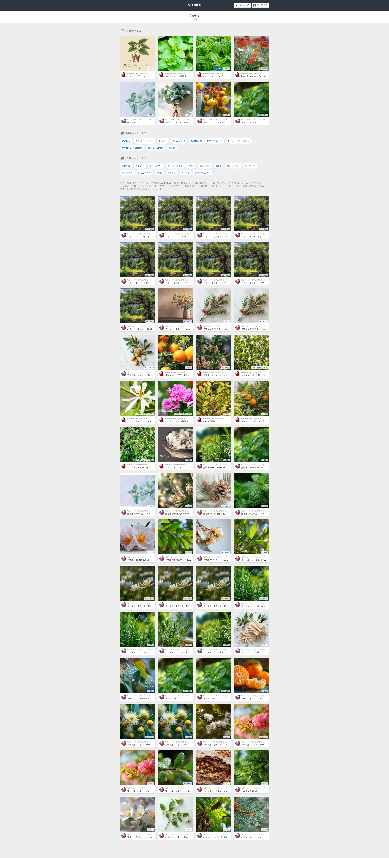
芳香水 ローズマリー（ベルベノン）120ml (223, 467)
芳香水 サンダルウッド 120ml (179, 560)
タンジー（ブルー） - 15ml (177, 329)
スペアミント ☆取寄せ (175, 76)
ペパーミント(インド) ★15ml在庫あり (221, 76)
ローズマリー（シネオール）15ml (219, 652)
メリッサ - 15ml (248, 122)
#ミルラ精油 (178, 140)
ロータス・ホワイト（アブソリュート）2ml (223, 606)
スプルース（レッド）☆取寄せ (217, 375)
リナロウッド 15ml (250, 652)
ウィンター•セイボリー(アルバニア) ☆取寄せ (263, 375)
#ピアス (172, 172)
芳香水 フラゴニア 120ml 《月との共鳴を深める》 (189, 513)
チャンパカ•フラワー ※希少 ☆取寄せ (144, 421)
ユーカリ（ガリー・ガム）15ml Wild (220, 122)
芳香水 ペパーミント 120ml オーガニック (147, 513)
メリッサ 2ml (209, 698)
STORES (189, 4)
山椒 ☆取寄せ (209, 421)
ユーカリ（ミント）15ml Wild (179, 122)
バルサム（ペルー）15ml (177, 837)
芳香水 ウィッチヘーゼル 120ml (218, 560)
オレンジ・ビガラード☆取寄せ (179, 375)
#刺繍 (159, 172)
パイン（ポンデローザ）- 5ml (255, 236)
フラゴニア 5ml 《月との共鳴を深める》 (147, 837)
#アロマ (126, 140)
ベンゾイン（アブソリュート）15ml (220, 791)
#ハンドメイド (175, 165)
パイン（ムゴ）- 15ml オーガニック (182, 236)
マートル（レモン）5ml (176, 744)
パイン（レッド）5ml (251, 837)
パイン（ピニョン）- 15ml (139, 329)
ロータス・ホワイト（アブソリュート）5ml (185, 606)
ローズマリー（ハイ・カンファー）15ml (184, 652)
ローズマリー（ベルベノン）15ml (257, 606)
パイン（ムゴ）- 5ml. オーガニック (143, 236)
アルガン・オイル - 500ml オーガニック (146, 375)
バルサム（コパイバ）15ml (216, 837)
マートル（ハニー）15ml (253, 744)
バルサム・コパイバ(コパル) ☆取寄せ (183, 467)
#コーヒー (205, 165)
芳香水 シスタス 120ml (138, 560)
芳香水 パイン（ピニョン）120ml (218, 513)
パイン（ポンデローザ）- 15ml (141, 282)
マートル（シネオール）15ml (179, 791)
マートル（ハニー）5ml (138, 791)
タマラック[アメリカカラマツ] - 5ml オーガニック (226, 329)
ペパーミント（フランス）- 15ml (142, 122)
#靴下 (191, 165)
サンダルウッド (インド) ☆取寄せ (142, 467)
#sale (218, 165)
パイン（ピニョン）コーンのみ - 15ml (221, 282)
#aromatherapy (156, 147)
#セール (126, 165)
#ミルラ (163, 140)
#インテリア (156, 165)
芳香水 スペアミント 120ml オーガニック (261, 513)
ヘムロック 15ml (249, 791)
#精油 (172, 147)
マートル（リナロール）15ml (217, 744)
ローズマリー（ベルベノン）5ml (142, 652)
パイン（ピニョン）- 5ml (253, 282)
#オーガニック (214, 140)
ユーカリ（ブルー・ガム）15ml (142, 698)
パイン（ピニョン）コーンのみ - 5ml (182, 282)
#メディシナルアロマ (239, 140)
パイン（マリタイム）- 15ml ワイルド (221, 236)
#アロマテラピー (144, 140)
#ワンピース (233, 165)
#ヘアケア (127, 172)
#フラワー (250, 165)
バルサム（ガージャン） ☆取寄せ (142, 76)
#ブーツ (186, 172)
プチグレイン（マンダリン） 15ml (257, 698)
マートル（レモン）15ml (139, 744)
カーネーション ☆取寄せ (176, 421)
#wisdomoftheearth (132, 147)
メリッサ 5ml (171, 698)
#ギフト (140, 165)
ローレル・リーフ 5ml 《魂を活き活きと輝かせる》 (265, 560)
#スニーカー (144, 172)
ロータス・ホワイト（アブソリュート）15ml (148, 606)
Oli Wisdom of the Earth (137, 73)
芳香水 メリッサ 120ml (252, 467)
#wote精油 (196, 140)
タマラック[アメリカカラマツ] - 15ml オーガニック (265, 329)
